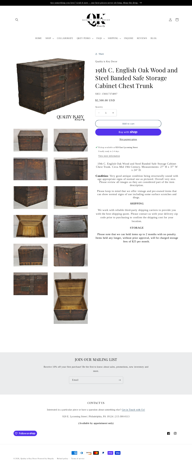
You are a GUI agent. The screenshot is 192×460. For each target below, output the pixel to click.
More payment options (128, 139)
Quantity (99, 107)
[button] (17, 19)
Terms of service (77, 458)
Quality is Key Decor (29, 458)
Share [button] (101, 54)
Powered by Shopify (46, 458)
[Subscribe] (119, 380)
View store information (109, 156)
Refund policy (62, 458)
